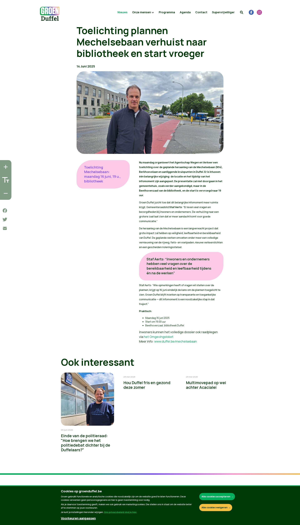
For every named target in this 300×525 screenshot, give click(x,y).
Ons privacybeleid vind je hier (120, 512)
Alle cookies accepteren (216, 496)
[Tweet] (5, 219)
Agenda (185, 12)
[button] (241, 12)
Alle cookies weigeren (215, 507)
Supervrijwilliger (223, 12)
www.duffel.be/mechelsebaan (175, 341)
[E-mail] (5, 228)
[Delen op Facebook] (5, 210)
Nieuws (123, 12)
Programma (167, 12)
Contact (201, 12)
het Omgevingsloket (158, 337)
